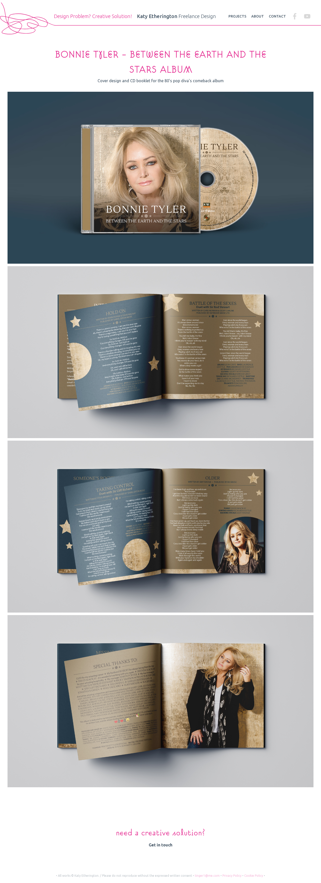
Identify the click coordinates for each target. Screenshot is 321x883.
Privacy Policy (232, 875)
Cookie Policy (253, 875)
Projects (237, 16)
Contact (277, 16)
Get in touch (160, 845)
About (257, 16)
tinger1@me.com (207, 875)
